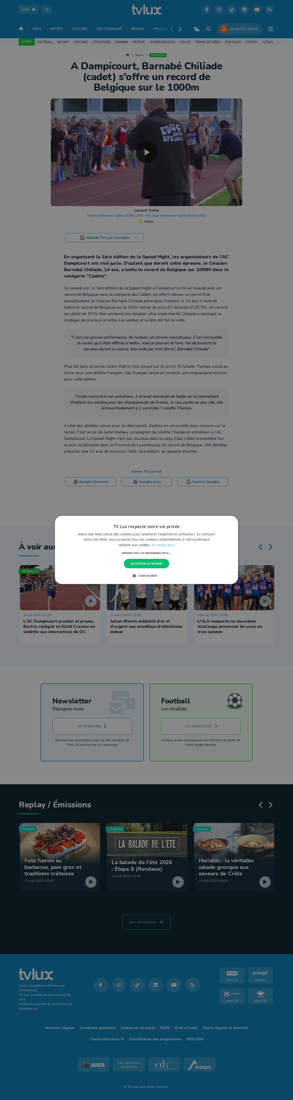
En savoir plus (163, 544)
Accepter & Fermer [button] (146, 563)
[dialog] (146, 550)
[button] (146, 553)
